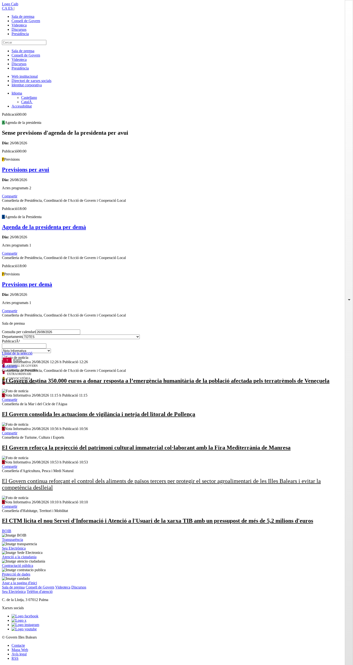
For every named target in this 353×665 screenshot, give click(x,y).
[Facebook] (25, 616)
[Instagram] (25, 625)
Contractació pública (17, 566)
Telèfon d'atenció (40, 591)
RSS (15, 658)
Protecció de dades (16, 574)
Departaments (12, 337)
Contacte (18, 645)
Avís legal (19, 654)
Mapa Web (20, 650)
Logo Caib (10, 4)
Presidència (20, 34)
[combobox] (176, 347)
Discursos (19, 29)
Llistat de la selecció (17, 353)
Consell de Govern (26, 21)
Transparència (12, 540)
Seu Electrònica (14, 548)
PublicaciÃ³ (11, 341)
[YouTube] (24, 629)
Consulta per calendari (19, 332)
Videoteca (19, 25)
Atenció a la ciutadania (19, 557)
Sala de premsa (23, 16)
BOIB (6, 531)
